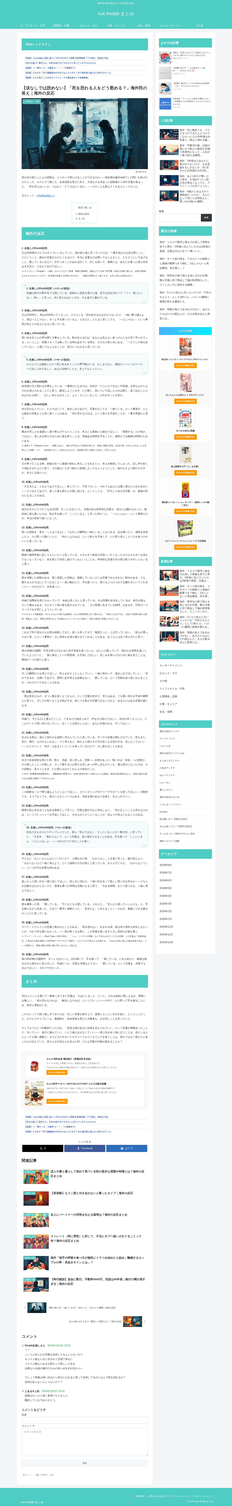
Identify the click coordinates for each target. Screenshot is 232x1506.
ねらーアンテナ (167, 775)
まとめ (81, 218)
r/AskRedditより (46, 195)
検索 (161, 211)
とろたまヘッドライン (171, 804)
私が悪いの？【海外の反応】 (174, 819)
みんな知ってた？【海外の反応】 (176, 826)
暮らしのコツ (166, 789)
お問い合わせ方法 (157, 1496)
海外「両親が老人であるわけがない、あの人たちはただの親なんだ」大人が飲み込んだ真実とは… (185, 314)
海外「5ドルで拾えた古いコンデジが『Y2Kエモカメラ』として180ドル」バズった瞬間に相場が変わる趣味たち (185, 297)
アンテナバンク (167, 738)
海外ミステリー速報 (169, 841)
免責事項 (140, 1496)
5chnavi (163, 811)
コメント (28, 1425)
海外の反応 (83, 214)
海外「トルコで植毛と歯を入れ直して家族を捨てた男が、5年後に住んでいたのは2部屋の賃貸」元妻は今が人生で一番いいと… (185, 247)
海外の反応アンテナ (169, 731)
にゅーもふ (165, 782)
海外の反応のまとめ (169, 797)
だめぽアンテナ (167, 768)
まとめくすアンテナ (169, 760)
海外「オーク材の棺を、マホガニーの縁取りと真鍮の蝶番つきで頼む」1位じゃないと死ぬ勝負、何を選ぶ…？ (185, 263)
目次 (80, 207)
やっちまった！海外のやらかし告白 (177, 833)
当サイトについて (203, 1496)
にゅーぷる (165, 746)
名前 (24, 1414)
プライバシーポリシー (180, 1496)
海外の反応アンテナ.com (172, 753)
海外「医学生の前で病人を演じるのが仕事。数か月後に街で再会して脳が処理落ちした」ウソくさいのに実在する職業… (185, 280)
